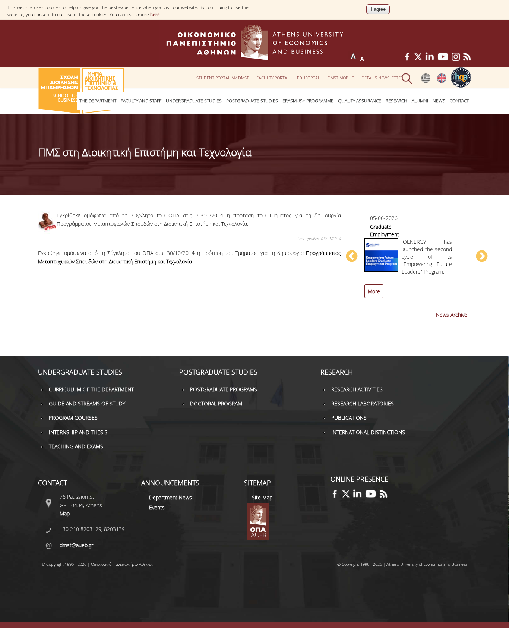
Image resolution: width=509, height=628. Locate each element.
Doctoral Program (216, 403)
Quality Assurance (359, 101)
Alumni (420, 101)
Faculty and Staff (141, 101)
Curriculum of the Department (91, 389)
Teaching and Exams (76, 446)
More (374, 291)
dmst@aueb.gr (76, 545)
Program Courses (73, 417)
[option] (417, 260)
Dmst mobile (341, 78)
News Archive (451, 314)
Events (157, 507)
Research (396, 101)
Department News (170, 497)
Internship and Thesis (78, 432)
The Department (97, 101)
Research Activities (357, 389)
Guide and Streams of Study (87, 403)
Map (65, 513)
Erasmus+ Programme (307, 101)
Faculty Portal (273, 78)
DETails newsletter (382, 78)
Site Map (262, 497)
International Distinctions (368, 432)
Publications (349, 417)
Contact (459, 101)
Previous (352, 257)
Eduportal (308, 78)
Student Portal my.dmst (222, 78)
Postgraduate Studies (252, 101)
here (155, 14)
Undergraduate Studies (194, 101)
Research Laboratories (362, 403)
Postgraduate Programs (223, 389)
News (439, 101)
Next (482, 257)
